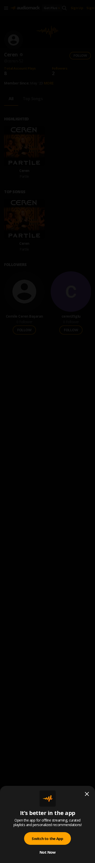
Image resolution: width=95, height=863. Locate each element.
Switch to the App (47, 838)
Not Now (48, 852)
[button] (47, 431)
